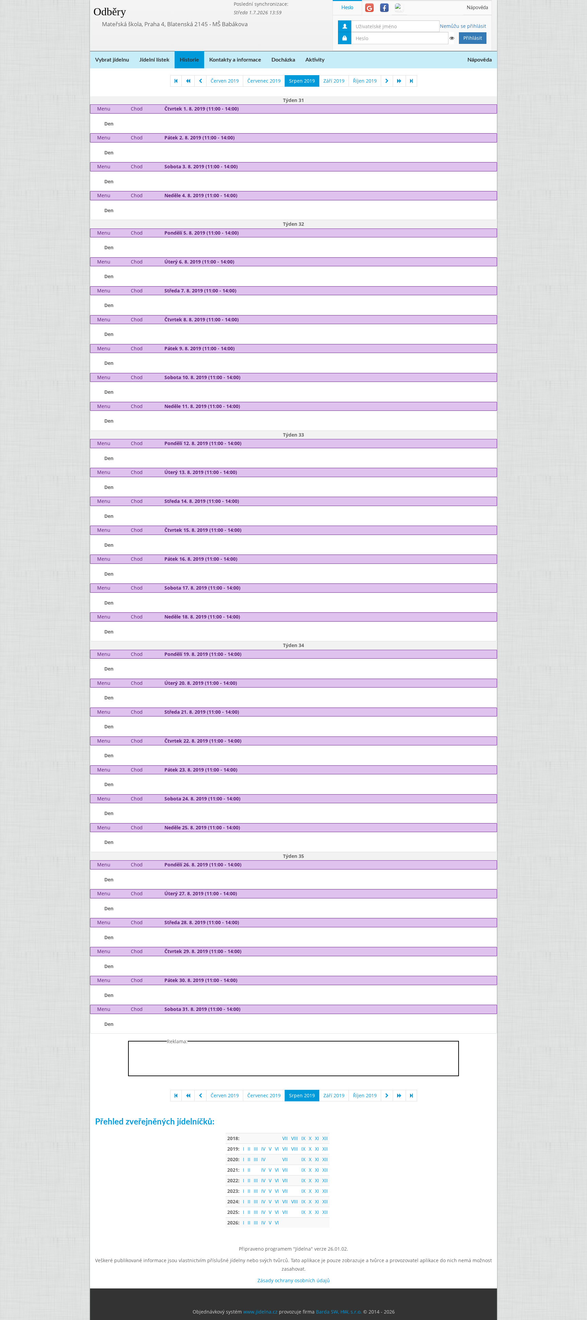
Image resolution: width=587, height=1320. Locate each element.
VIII (294, 1138)
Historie (189, 60)
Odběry (109, 11)
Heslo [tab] (347, 7)
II (249, 1149)
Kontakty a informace (235, 60)
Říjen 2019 (365, 81)
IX (303, 1138)
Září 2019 (333, 81)
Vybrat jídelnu (112, 60)
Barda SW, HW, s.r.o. (339, 1311)
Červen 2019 (225, 81)
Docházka (283, 60)
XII (325, 1138)
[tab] (369, 7)
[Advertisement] (524, 102)
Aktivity (314, 60)
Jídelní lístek (154, 60)
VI (277, 1149)
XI (317, 1138)
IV (263, 1149)
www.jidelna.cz (260, 1311)
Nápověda (477, 7)
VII (285, 1138)
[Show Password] (451, 38)
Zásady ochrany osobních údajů (293, 1280)
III (256, 1149)
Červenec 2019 (264, 81)
